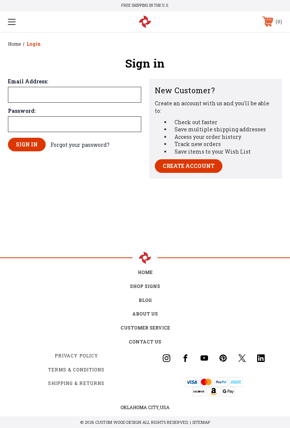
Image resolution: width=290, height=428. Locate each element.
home (145, 272)
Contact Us (145, 342)
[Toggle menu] (35, 21)
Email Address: (28, 81)
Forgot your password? (80, 144)
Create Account (188, 165)
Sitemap (201, 422)
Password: (21, 111)
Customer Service (145, 328)
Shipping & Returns (76, 383)
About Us (145, 314)
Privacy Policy (76, 356)
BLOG (145, 300)
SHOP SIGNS (145, 286)
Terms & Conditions (76, 369)
